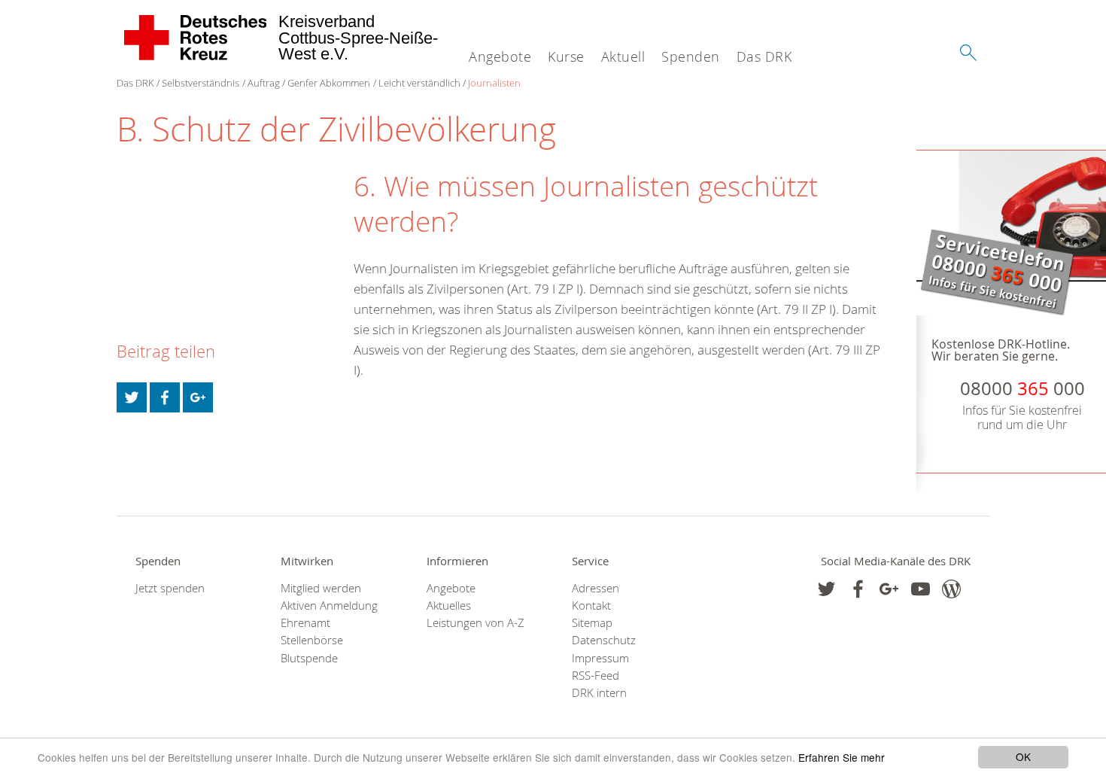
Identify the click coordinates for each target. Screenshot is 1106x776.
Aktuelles (449, 605)
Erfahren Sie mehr (841, 757)
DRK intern (599, 693)
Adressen (595, 588)
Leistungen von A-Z (475, 623)
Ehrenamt (305, 623)
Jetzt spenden (170, 588)
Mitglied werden (321, 588)
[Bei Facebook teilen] (165, 397)
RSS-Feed (595, 675)
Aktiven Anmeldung (329, 605)
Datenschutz (604, 640)
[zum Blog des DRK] (951, 589)
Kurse (566, 56)
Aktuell (623, 56)
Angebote (500, 56)
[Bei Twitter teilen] (132, 397)
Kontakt (591, 605)
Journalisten (494, 83)
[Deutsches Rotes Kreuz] (196, 37)
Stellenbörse (312, 640)
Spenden (690, 56)
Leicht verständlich (419, 83)
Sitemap (592, 623)
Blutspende (309, 658)
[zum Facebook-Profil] (826, 589)
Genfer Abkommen (328, 83)
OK (1023, 756)
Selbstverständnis (200, 83)
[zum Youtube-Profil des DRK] (920, 589)
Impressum (600, 658)
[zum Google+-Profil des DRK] (889, 589)
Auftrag (264, 83)
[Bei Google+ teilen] (198, 397)
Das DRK (764, 56)
